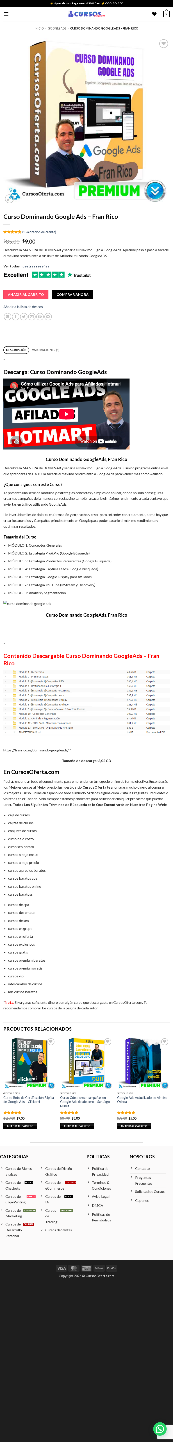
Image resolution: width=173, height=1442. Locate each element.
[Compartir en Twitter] (23, 316)
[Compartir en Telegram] (48, 316)
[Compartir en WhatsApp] (7, 316)
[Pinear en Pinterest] (40, 316)
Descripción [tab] (16, 350)
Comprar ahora (73, 294)
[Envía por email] (32, 316)
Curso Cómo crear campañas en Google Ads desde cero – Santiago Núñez (85, 1102)
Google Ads (57, 28)
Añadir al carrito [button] (20, 1126)
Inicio (39, 28)
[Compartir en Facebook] (15, 316)
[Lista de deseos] (154, 14)
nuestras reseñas (34, 266)
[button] (6, 13)
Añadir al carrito (26, 294)
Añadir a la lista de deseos (23, 306)
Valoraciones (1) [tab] (45, 350)
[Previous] (3, 1087)
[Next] (169, 1087)
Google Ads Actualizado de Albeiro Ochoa (142, 1100)
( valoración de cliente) (39, 232)
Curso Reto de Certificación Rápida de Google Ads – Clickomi (28, 1100)
